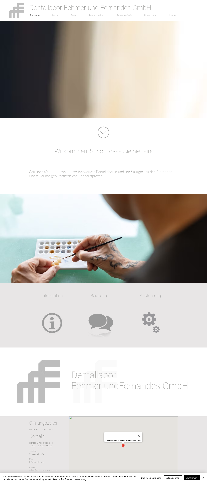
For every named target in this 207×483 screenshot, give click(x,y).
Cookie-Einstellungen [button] (151, 477)
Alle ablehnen (172, 477)
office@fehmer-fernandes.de (43, 470)
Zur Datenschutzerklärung (73, 479)
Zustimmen (191, 477)
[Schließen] (203, 478)
